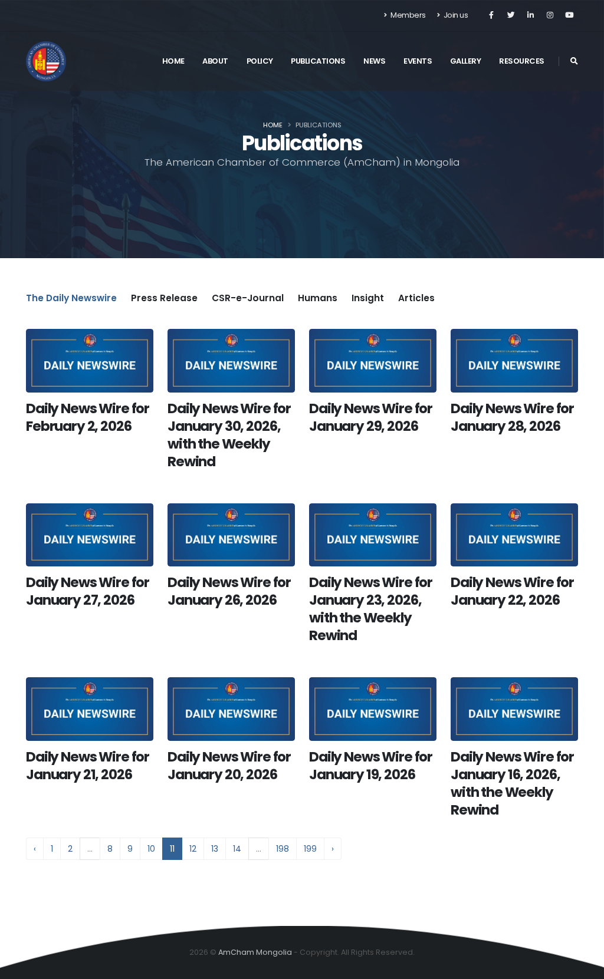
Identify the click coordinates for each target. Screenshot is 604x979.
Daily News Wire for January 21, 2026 (87, 765)
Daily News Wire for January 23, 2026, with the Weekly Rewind (370, 609)
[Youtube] (569, 15)
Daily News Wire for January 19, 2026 (370, 765)
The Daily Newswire (71, 298)
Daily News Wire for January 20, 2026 (229, 765)
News (374, 61)
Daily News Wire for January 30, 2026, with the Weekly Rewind (229, 435)
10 (151, 849)
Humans (317, 298)
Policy (260, 61)
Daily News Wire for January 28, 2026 (512, 417)
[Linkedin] (530, 15)
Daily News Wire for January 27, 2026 (87, 591)
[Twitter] (511, 15)
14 (237, 849)
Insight (368, 298)
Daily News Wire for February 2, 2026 (87, 417)
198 (282, 849)
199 (310, 849)
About (215, 61)
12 (192, 849)
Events (417, 61)
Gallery (465, 61)
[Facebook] (491, 15)
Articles (416, 298)
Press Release (164, 298)
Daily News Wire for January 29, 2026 (370, 417)
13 (214, 849)
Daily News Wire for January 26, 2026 (229, 591)
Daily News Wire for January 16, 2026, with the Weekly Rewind (512, 783)
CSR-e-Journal (248, 298)
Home (173, 61)
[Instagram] (549, 15)
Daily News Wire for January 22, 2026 (512, 591)
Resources (521, 61)
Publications (318, 61)
